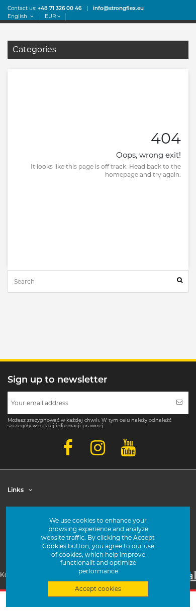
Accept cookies (98, 588)
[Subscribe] (179, 403)
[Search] (179, 281)
